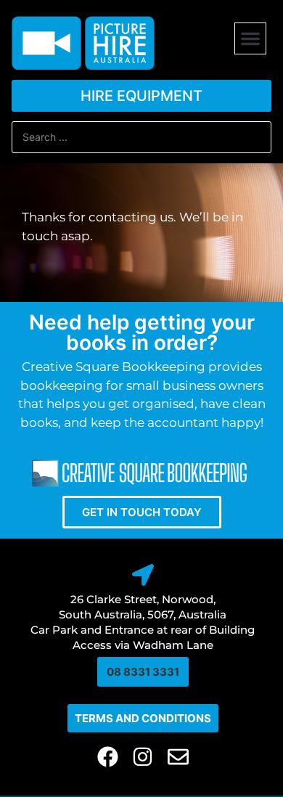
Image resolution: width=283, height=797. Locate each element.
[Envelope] (178, 757)
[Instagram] (143, 757)
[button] (250, 38)
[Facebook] (108, 757)
